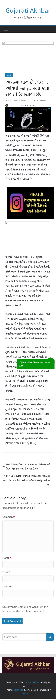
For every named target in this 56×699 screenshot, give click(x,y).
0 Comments (41, 100)
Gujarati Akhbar (28, 10)
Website (6, 586)
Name (6, 557)
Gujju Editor (12, 100)
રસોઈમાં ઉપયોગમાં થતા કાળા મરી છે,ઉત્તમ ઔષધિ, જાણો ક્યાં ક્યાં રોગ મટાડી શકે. (28, 466)
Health (9, 75)
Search (50, 637)
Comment (9, 517)
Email (6, 572)
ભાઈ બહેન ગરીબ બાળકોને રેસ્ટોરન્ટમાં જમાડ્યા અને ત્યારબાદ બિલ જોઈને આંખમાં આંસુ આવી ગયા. (26, 480)
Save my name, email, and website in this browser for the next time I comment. (25, 609)
